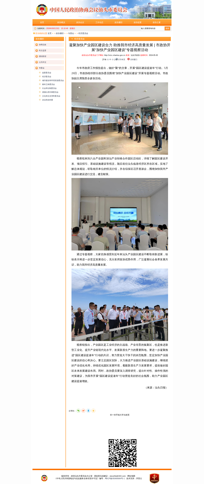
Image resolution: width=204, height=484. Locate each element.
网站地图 (131, 476)
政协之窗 (157, 22)
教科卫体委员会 (48, 84)
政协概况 (61, 22)
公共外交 (42, 62)
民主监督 (42, 50)
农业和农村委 (47, 100)
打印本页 (121, 59)
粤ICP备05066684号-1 (115, 478)
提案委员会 (46, 73)
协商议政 (42, 45)
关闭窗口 (133, 59)
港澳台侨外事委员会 (50, 92)
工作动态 (99, 22)
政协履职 (118, 22)
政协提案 (138, 22)
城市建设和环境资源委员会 (53, 80)
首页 (42, 22)
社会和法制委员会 (49, 88)
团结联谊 (42, 56)
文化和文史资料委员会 (51, 96)
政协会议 (80, 22)
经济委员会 (46, 77)
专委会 (71, 33)
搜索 (167, 28)
